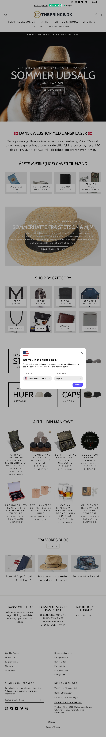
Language (60, 373)
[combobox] (36, 378)
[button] (81, 353)
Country (28, 373)
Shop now (78, 385)
